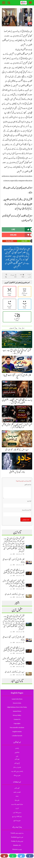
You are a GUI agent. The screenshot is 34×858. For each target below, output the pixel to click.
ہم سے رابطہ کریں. (17, 812)
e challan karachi (17, 735)
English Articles (17, 731)
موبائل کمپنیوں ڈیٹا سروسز (17, 804)
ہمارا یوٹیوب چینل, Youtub (17, 833)
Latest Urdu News (17, 699)
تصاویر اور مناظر (17, 767)
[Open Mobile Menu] (30, 3)
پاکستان (17, 748)
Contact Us (17, 719)
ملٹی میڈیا (17, 800)
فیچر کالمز (17, 759)
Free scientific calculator (17, 727)
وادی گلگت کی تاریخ (17, 816)
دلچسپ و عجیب (17, 792)
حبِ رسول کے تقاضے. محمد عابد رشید (17, 449)
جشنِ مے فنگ (17, 775)
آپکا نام (29, 501)
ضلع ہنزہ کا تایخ (17, 820)
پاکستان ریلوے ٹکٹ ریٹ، (17, 771)
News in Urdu (17, 703)
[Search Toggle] (9, 3)
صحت (17, 796)
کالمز (17, 756)
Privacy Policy (17, 715)
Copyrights (17, 723)
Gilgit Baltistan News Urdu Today (17, 707)
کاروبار (17, 808)
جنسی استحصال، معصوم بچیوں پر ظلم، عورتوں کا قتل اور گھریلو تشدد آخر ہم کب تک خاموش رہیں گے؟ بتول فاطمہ (13, 583)
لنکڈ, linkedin (17, 845)
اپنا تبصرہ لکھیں (27, 484)
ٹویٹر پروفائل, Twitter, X (17, 841)
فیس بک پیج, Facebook (17, 837)
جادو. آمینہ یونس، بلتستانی (17, 472)
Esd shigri (22, 276)
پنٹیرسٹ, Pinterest (17, 849)
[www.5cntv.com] (23, 2)
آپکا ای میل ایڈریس (26, 510)
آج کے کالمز (17, 763)
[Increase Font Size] (6, 274)
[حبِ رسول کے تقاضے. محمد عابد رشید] (29, 596)
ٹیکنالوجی (17, 752)
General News (17, 711)
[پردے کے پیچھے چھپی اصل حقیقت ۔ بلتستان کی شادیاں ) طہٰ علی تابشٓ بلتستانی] (29, 573)
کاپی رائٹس (17, 788)
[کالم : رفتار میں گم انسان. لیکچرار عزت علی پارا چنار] (29, 562)
